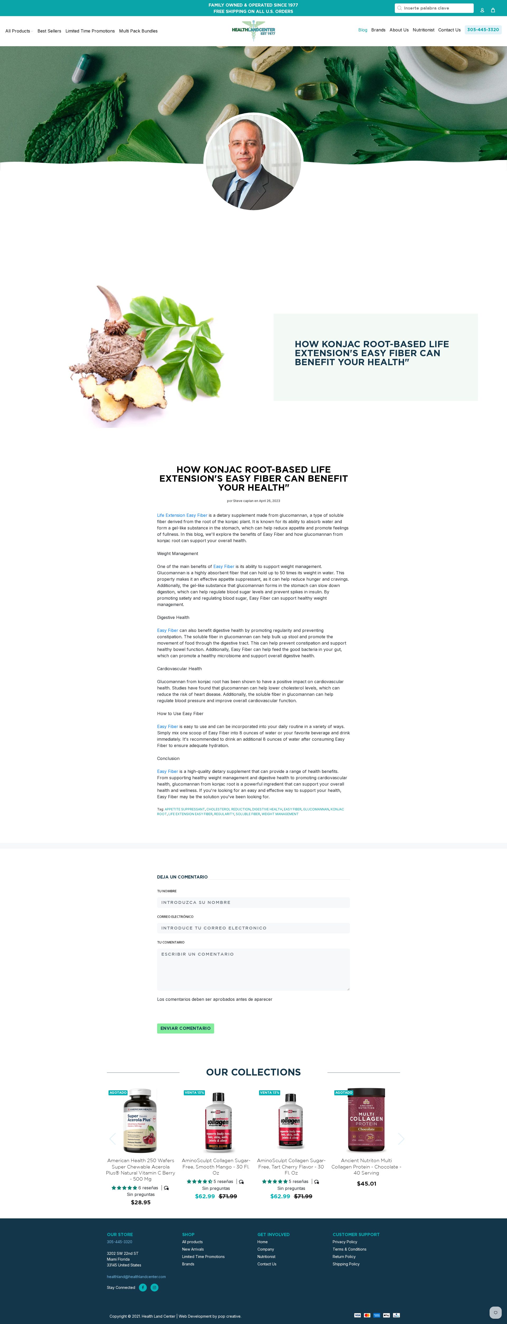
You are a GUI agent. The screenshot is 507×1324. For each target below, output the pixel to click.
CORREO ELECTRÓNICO (175, 917)
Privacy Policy (345, 1242)
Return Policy (344, 1256)
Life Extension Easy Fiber (182, 515)
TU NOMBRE (167, 891)
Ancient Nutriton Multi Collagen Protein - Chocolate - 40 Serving (366, 1167)
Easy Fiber (223, 566)
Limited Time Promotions (203, 1256)
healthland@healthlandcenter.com (136, 1276)
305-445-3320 (483, 30)
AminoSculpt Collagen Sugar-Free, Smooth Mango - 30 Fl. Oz (216, 1167)
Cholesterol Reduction (228, 809)
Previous (108, 1136)
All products (192, 1242)
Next (396, 1136)
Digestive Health (267, 809)
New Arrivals (193, 1249)
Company (265, 1249)
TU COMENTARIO (171, 943)
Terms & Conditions (350, 1249)
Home (262, 1242)
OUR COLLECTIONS (253, 1072)
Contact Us (266, 1264)
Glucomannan (316, 809)
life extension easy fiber (190, 814)
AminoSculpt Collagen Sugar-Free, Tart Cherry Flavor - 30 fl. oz (291, 1167)
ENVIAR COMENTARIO (186, 1028)
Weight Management (280, 814)
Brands (188, 1264)
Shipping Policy (346, 1264)
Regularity (224, 814)
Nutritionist (266, 1256)
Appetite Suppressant (185, 809)
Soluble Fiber (248, 814)
